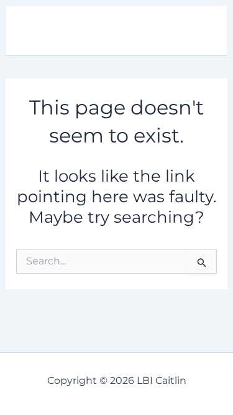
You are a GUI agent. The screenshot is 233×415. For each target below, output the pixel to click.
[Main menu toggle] (200, 31)
